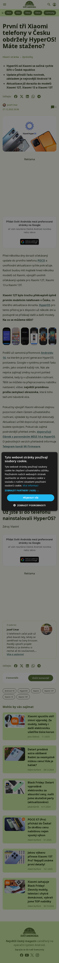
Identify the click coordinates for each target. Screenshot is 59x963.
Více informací (30, 485)
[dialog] (29, 481)
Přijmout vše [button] (31, 497)
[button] (29, 490)
